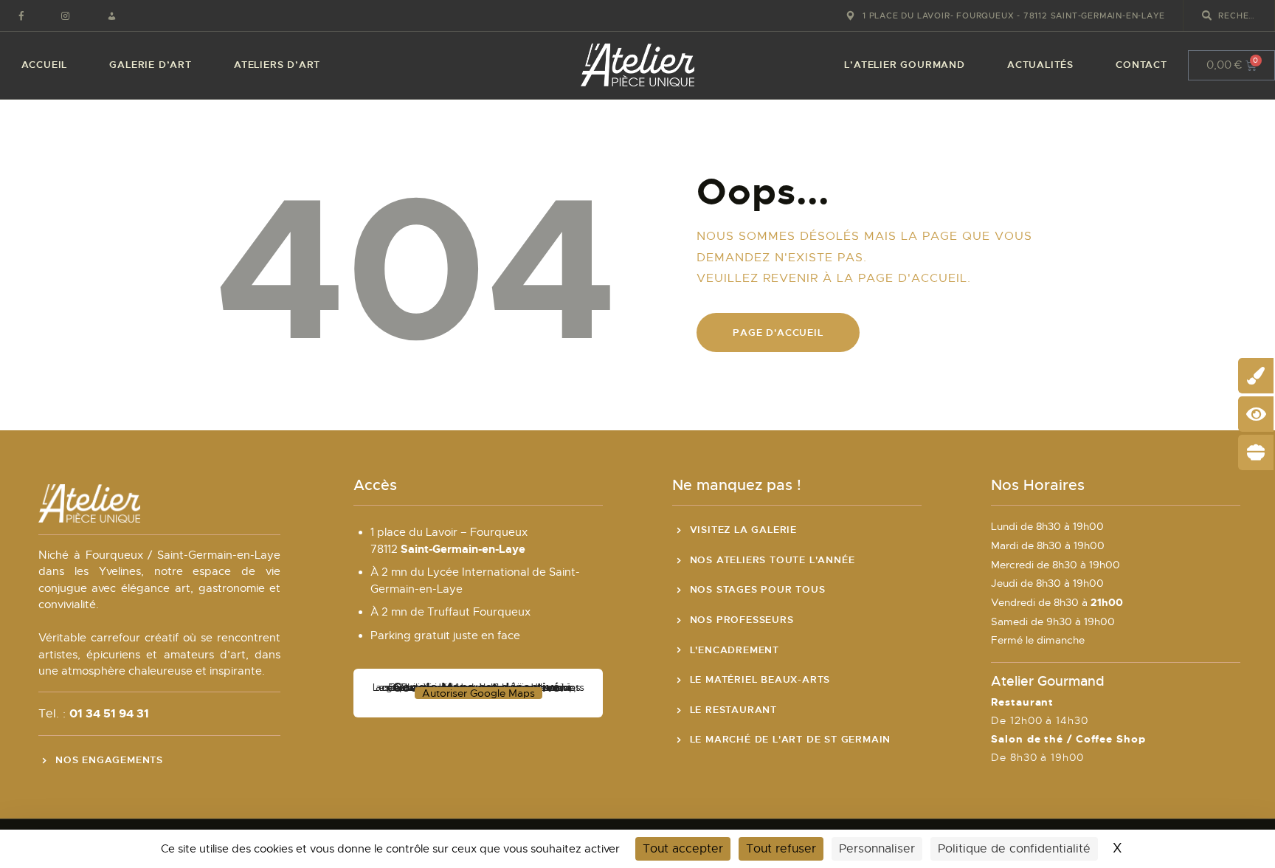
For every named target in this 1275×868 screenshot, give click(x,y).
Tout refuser (781, 848)
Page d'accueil (778, 332)
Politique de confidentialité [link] (1014, 848)
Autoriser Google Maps (478, 693)
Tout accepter (683, 848)
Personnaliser (877, 848)
